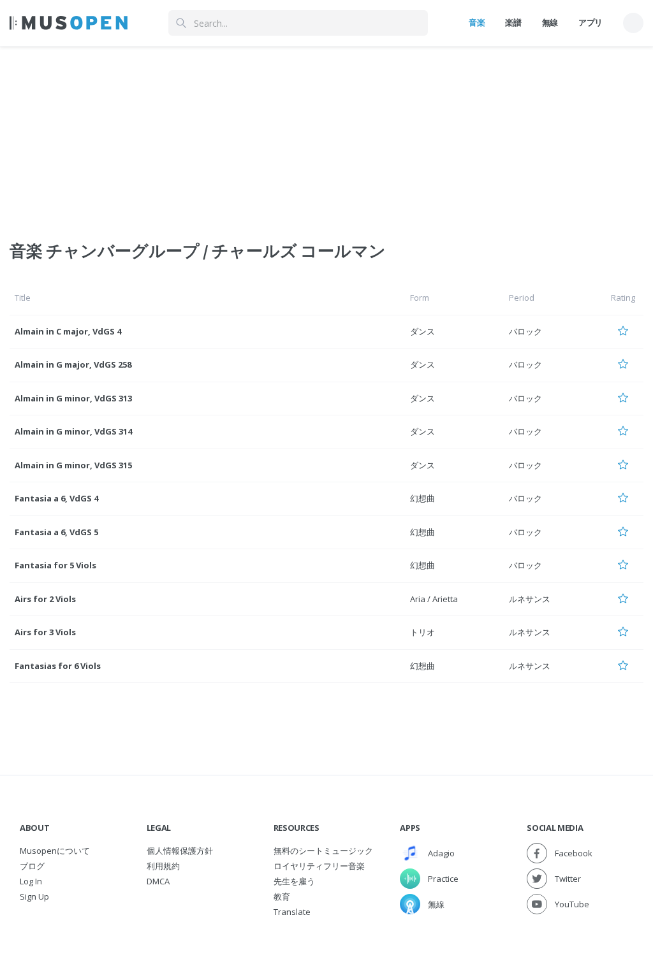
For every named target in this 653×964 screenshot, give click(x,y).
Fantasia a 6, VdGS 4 (56, 498)
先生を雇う (294, 881)
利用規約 (163, 866)
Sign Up (34, 896)
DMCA (158, 881)
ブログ (32, 866)
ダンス (422, 331)
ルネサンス (529, 599)
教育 (282, 896)
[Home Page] (69, 23)
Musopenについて (55, 850)
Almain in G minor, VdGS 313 (73, 398)
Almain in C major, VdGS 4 (68, 331)
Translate (292, 911)
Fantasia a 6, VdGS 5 (56, 532)
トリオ (422, 632)
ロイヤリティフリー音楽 (319, 866)
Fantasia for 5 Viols (55, 565)
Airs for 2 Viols (45, 599)
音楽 (477, 22)
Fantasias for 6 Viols (58, 666)
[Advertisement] (326, 136)
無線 (550, 22)
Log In (31, 881)
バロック (525, 331)
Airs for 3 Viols (45, 632)
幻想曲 (422, 498)
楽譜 (513, 22)
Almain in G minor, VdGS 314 (73, 431)
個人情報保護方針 (180, 850)
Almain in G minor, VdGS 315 (73, 465)
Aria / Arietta (434, 599)
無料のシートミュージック (323, 850)
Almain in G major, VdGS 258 (73, 364)
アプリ (590, 22)
